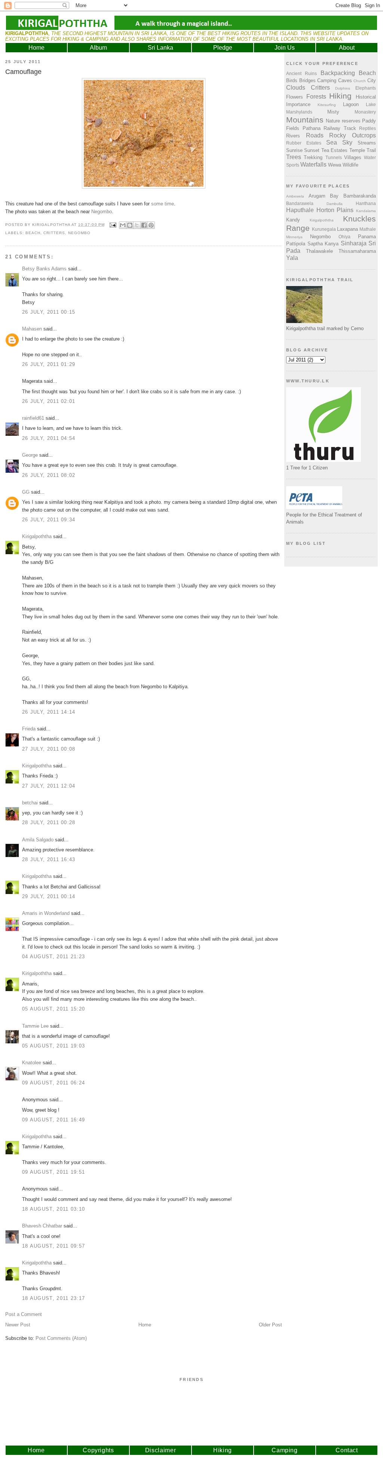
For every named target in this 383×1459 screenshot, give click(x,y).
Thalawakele (319, 251)
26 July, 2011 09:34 (49, 519)
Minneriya (294, 237)
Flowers (294, 97)
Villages (352, 157)
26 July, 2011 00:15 (49, 312)
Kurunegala (324, 229)
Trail (371, 150)
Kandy (293, 220)
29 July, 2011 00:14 (49, 896)
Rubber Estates (303, 142)
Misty (333, 112)
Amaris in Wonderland (46, 913)
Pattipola (295, 243)
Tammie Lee (35, 1026)
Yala (292, 258)
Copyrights (98, 1450)
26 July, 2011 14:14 (49, 712)
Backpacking (338, 73)
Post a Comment (23, 1314)
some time (162, 204)
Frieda (29, 729)
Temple (357, 150)
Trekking (313, 157)
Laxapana (347, 229)
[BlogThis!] (130, 225)
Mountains (305, 119)
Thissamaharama (357, 251)
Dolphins (342, 88)
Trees (293, 157)
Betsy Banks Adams (44, 268)
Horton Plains (335, 210)
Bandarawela (299, 203)
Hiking (340, 95)
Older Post (270, 1325)
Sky (347, 142)
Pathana (312, 128)
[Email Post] (112, 225)
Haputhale (300, 210)
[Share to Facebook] (144, 225)
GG (26, 492)
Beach (32, 233)
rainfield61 (33, 418)
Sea (331, 142)
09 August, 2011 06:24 (53, 1083)
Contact (346, 1450)
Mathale (367, 229)
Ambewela (295, 196)
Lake (371, 104)
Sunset (311, 150)
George (30, 455)
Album (98, 47)
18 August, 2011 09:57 (53, 1246)
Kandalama (366, 211)
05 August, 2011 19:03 (53, 1046)
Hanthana (366, 203)
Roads (315, 135)
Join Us (285, 47)
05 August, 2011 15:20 (53, 1009)
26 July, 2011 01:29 (49, 364)
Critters (54, 233)
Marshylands (299, 111)
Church (359, 81)
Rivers (293, 136)
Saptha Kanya (323, 243)
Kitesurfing (327, 105)
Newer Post (17, 1325)
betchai (30, 802)
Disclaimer (160, 1450)
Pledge (222, 47)
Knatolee (31, 1062)
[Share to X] (137, 225)
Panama (367, 236)
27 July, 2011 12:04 (49, 786)
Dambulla (335, 204)
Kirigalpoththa (37, 536)
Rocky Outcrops (352, 135)
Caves (345, 80)
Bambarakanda (359, 196)
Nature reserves (343, 121)
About (347, 47)
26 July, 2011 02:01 (49, 401)
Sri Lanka (160, 47)
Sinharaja (354, 243)
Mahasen (32, 329)
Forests (316, 96)
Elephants (365, 88)
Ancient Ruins (301, 73)
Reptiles (367, 128)
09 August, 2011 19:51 (53, 1172)
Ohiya (344, 236)
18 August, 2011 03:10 (53, 1209)
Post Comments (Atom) (61, 1338)
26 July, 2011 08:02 (49, 475)
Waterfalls (313, 164)
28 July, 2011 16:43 (49, 859)
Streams (367, 143)
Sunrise (294, 150)
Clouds (295, 87)
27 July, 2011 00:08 (49, 749)
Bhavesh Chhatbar (42, 1226)
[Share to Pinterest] (151, 225)
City (371, 80)
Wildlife (350, 165)
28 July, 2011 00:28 (49, 822)
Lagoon (351, 104)
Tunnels (333, 157)
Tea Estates (334, 150)
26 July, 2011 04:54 (49, 438)
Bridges (307, 80)
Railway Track (340, 128)
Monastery (365, 111)
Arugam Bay (324, 196)
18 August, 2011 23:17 (53, 1298)
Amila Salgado (37, 839)
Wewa (334, 165)
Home (36, 47)
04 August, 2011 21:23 (53, 956)
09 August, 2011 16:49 (53, 1120)
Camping (326, 80)
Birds (291, 80)
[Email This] (122, 225)
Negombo (101, 211)
